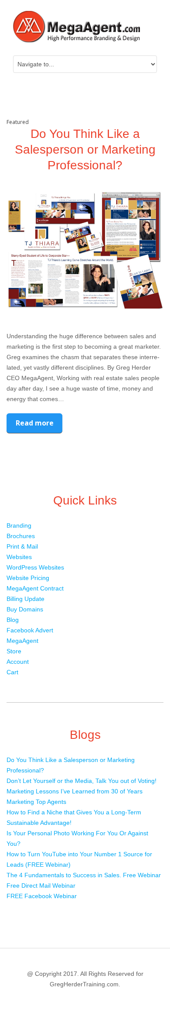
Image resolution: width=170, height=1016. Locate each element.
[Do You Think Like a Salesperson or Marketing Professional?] (85, 250)
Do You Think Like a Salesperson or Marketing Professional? (85, 149)
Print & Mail (22, 546)
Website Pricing (28, 577)
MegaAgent (22, 640)
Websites (19, 556)
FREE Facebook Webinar (42, 895)
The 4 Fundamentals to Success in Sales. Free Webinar (84, 875)
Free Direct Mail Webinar (41, 885)
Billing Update (25, 598)
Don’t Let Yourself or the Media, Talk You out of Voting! (81, 780)
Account (18, 661)
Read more (35, 423)
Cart (12, 672)
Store (14, 651)
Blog (13, 619)
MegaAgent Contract (35, 588)
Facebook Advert (30, 630)
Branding (19, 525)
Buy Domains (25, 609)
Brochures (21, 535)
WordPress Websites (35, 567)
